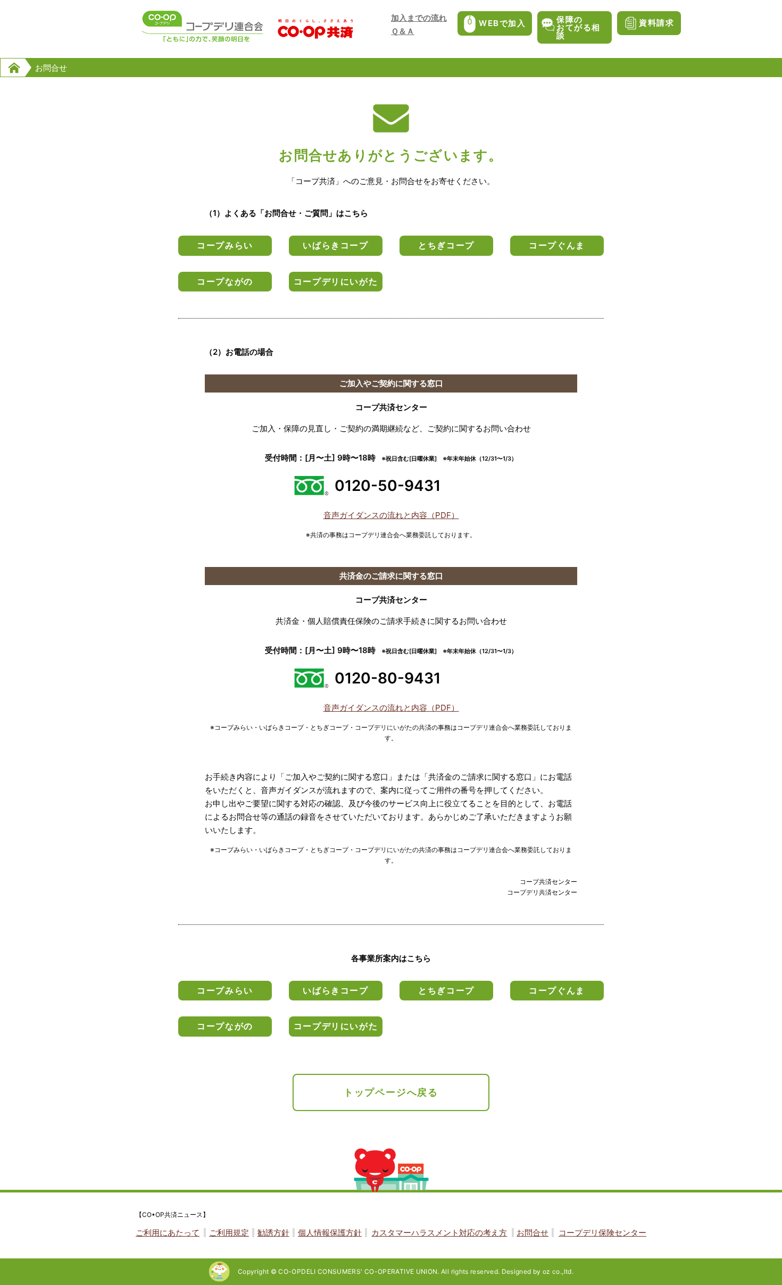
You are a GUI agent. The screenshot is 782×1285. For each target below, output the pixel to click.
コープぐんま (557, 245)
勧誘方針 (273, 1233)
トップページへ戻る (391, 1092)
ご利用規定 (229, 1233)
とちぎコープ (446, 245)
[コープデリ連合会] (202, 41)
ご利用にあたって (167, 1233)
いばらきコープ (335, 245)
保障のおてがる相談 (578, 27)
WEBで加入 (502, 23)
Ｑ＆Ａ (402, 31)
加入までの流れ (419, 18)
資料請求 (656, 23)
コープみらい (225, 245)
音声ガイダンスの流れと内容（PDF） (391, 515)
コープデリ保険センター (602, 1233)
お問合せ (532, 1233)
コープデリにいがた (336, 281)
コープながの (225, 281)
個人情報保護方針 (330, 1233)
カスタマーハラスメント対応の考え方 (439, 1233)
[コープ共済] (315, 35)
